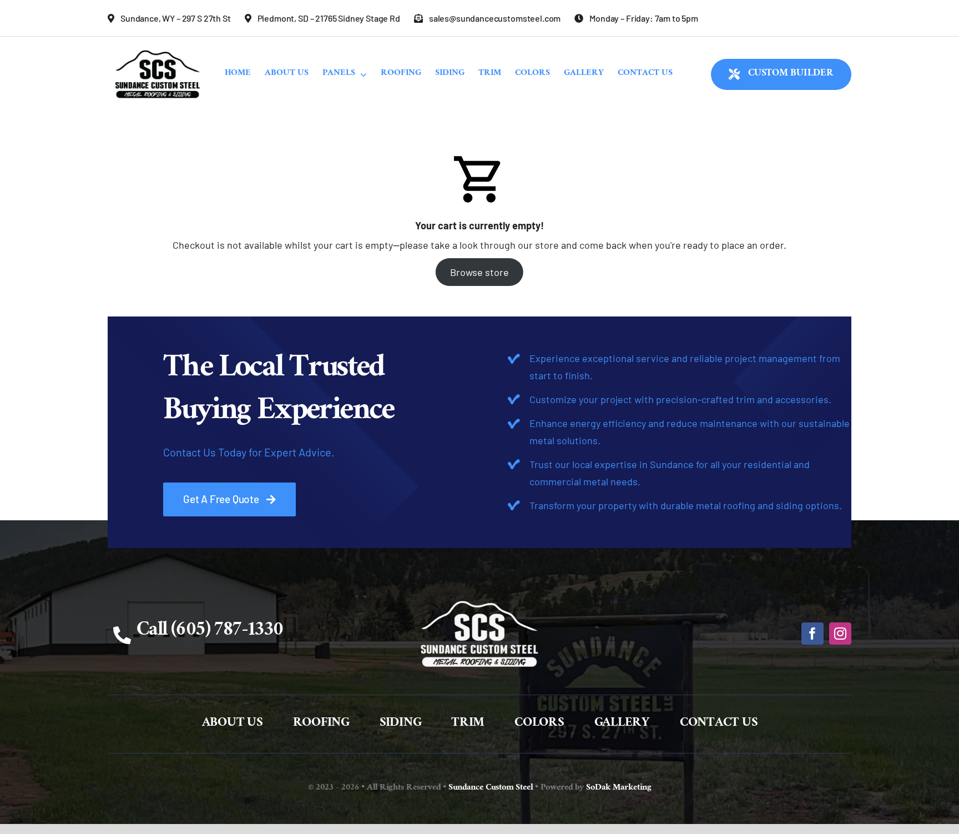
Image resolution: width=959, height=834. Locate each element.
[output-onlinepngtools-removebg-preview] (479, 595)
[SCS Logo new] (158, 47)
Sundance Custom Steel (490, 788)
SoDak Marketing (619, 788)
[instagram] (840, 633)
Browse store (479, 272)
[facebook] (812, 633)
